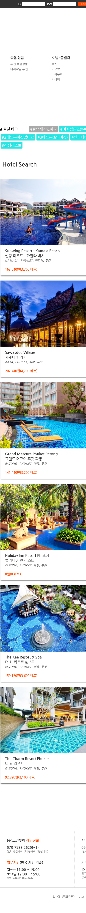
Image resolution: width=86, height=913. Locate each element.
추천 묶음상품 (19, 64)
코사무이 (57, 74)
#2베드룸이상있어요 (18, 137)
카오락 (56, 69)
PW (49, 4)
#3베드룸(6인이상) (53, 137)
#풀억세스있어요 (43, 129)
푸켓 (54, 64)
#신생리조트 (11, 145)
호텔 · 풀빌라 (61, 58)
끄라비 (56, 79)
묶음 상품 (17, 58)
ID (19, 4)
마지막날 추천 (19, 69)
